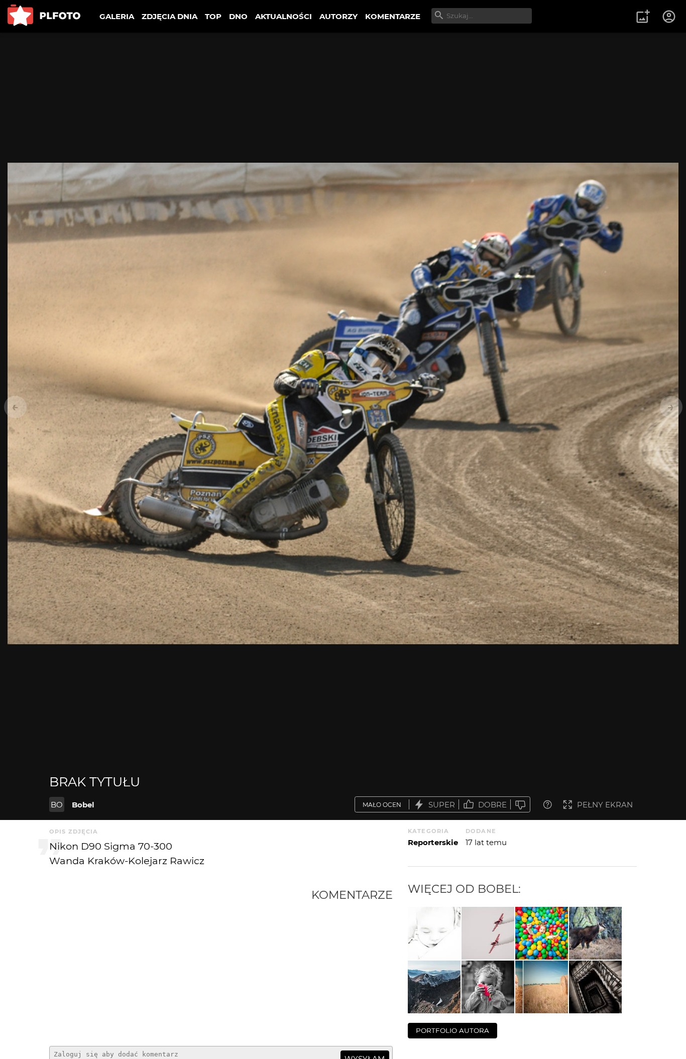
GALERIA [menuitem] (116, 16)
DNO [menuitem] (238, 16)
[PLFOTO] (44, 16)
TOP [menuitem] (213, 16)
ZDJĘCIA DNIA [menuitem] (169, 16)
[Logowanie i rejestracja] (669, 16)
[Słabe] (520, 804)
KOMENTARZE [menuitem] (392, 16)
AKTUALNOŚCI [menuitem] (283, 16)
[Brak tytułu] (434, 933)
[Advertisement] (180, 963)
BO (57, 804)
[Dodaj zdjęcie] (642, 16)
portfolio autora (452, 1030)
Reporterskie (433, 842)
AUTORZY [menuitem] (338, 16)
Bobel (83, 804)
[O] (541, 987)
